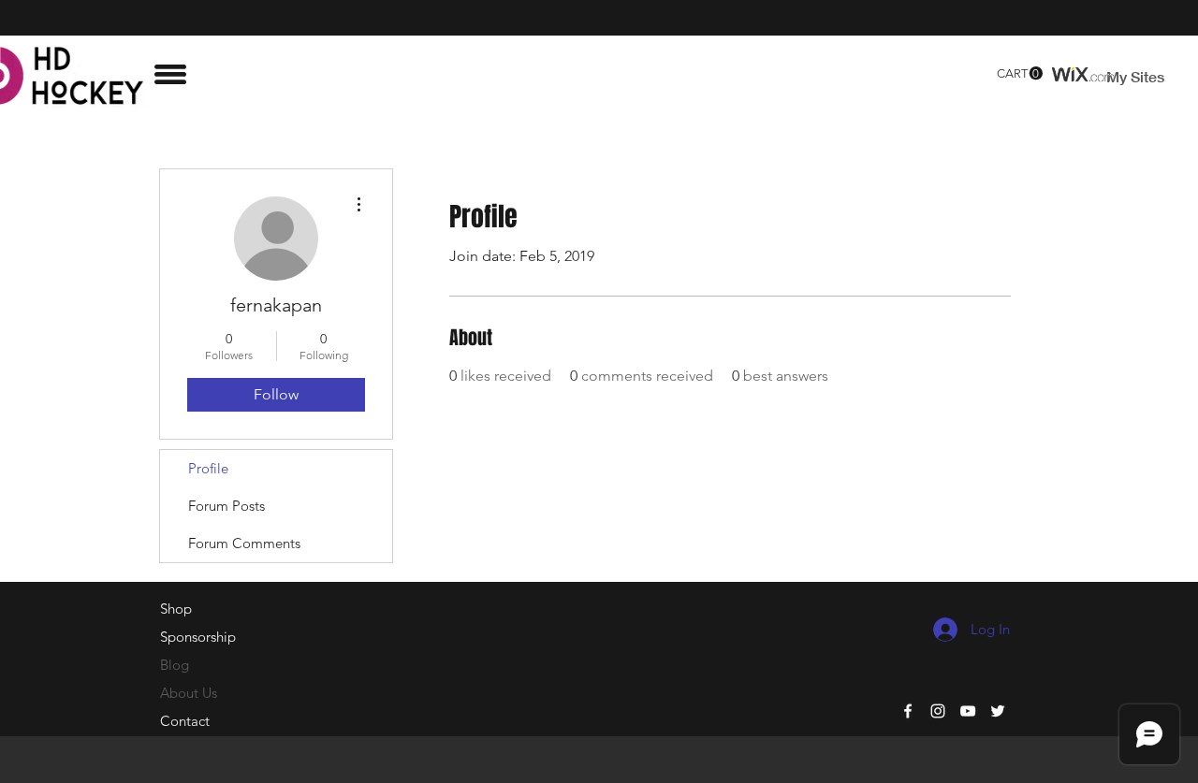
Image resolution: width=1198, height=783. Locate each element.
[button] (170, 74)
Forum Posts (226, 506)
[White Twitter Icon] (997, 711)
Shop (176, 608)
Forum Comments (244, 543)
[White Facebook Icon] (907, 711)
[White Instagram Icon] (937, 711)
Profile (208, 468)
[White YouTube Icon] (967, 711)
